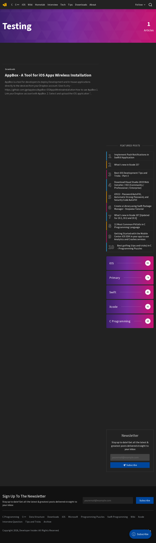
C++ (17, 4)
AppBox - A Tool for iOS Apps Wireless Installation (48, 75)
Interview (53, 4)
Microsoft (73, 516)
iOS (23, 4)
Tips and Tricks (33, 521)
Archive (47, 521)
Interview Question (12, 521)
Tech (63, 4)
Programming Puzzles (93, 516)
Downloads (81, 4)
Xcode (141, 516)
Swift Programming (117, 516)
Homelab (40, 4)
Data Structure (36, 516)
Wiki (30, 4)
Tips (70, 4)
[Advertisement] (57, 54)
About (93, 4)
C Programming (10, 516)
